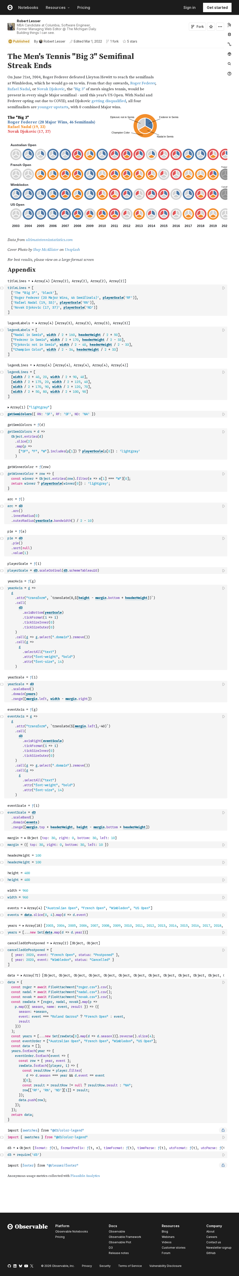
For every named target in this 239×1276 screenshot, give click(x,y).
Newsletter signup (219, 1247)
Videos (167, 1242)
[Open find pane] (229, 64)
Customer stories (174, 1247)
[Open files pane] (229, 25)
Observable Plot (120, 1242)
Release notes (119, 1253)
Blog (165, 1231)
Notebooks (28, 7)
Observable (117, 1231)
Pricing (83, 7)
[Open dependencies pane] (229, 54)
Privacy (87, 1266)
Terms (130, 1266)
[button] (2, 50)
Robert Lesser (29, 21)
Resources (56, 7)
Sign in (189, 7)
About (210, 1231)
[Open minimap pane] (229, 44)
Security (105, 1266)
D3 (111, 1247)
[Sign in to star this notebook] (211, 27)
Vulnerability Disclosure (165, 1266)
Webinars (168, 1237)
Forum (166, 1253)
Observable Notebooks (71, 1231)
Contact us (213, 1242)
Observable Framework (125, 1237)
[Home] (27, 1240)
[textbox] (116, 300)
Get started (217, 7)
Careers (211, 1237)
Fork (200, 27)
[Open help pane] (229, 74)
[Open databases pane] (229, 34)
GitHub (211, 1253)
